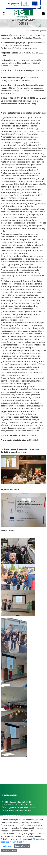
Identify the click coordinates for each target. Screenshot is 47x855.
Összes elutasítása (9, 850)
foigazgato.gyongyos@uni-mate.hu (19, 810)
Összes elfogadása (22, 846)
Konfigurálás (6, 846)
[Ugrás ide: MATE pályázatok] (23, 4)
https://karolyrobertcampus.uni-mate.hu (22, 807)
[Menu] (43, 14)
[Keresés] (4, 14)
